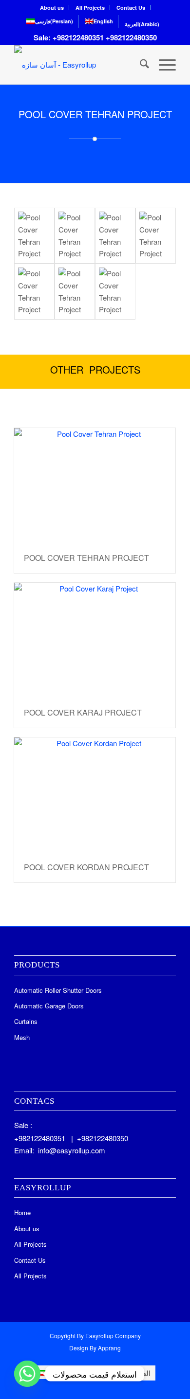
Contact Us (130, 7)
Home (22, 1212)
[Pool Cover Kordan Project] (94, 794)
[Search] (139, 64)
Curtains (26, 1021)
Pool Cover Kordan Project (86, 867)
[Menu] (162, 64)
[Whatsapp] (27, 1374)
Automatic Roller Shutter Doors (58, 990)
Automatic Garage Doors (49, 1005)
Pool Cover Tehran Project (86, 557)
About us (52, 7)
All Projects (90, 7)
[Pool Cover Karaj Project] (94, 640)
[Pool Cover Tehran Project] (34, 236)
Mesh (22, 1037)
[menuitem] (52, 7)
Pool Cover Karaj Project (83, 712)
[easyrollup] (73, 64)
